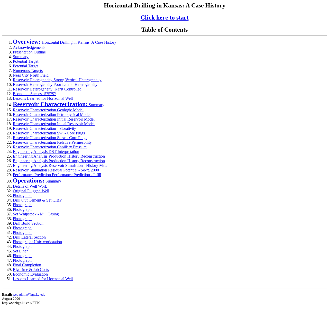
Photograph (22, 195)
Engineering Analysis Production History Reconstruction (59, 156)
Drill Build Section (28, 223)
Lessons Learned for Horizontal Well (43, 98)
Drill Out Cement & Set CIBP (37, 200)
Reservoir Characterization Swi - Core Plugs (49, 133)
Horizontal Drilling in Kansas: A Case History (64, 42)
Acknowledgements (29, 47)
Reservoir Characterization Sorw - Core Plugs (50, 137)
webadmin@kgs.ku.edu (29, 294)
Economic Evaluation (30, 274)
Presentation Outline (29, 52)
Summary (21, 56)
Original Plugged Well (31, 191)
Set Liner (20, 251)
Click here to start (165, 17)
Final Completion (27, 265)
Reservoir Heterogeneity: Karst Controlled (47, 89)
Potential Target (25, 61)
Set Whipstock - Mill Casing (36, 214)
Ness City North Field (31, 75)
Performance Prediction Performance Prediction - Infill (57, 174)
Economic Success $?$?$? (34, 94)
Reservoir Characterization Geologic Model (48, 110)
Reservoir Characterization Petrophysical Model (51, 114)
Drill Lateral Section (29, 237)
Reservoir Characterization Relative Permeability (52, 142)
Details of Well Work (30, 186)
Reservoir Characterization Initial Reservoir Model (54, 119)
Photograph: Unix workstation (37, 242)
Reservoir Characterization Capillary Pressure (50, 147)
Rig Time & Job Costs (31, 269)
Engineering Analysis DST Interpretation (46, 151)
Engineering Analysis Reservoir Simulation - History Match (61, 165)
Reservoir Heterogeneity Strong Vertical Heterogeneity (57, 80)
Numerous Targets (28, 70)
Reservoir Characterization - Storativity (44, 128)
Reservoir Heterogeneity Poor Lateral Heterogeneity (55, 84)
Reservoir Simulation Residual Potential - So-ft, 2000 (56, 170)
